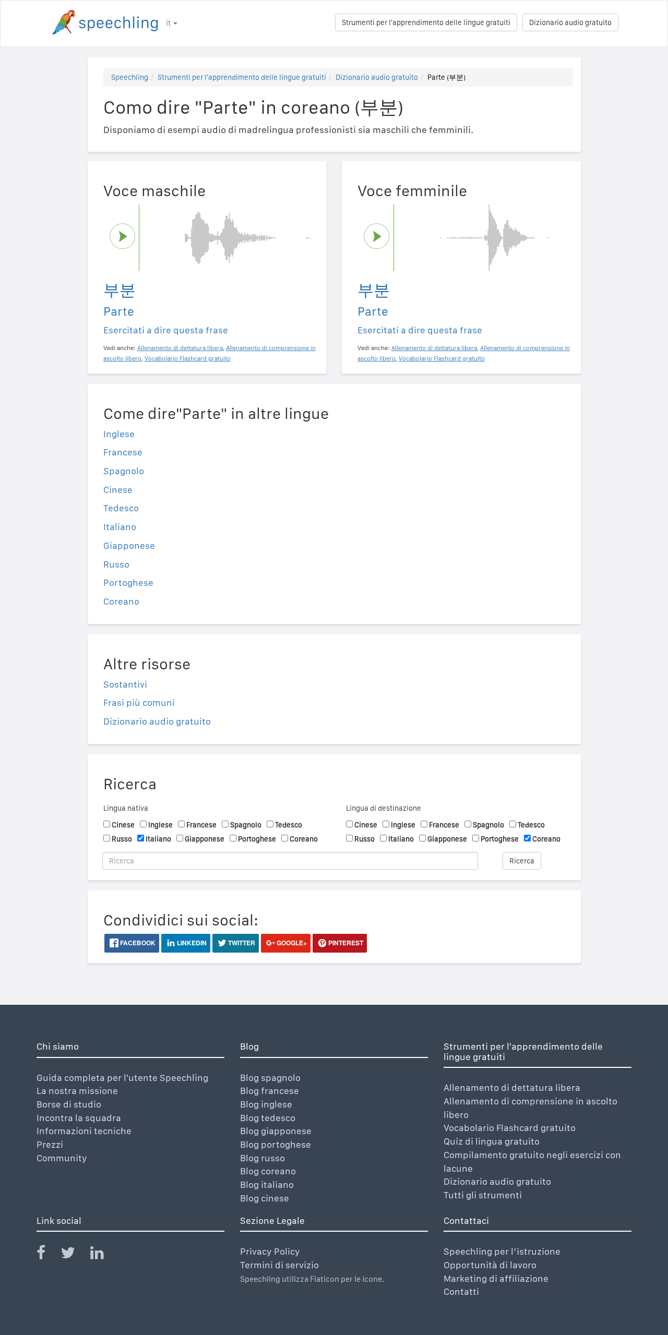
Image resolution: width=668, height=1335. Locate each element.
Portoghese (128, 582)
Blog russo (262, 1157)
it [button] (169, 23)
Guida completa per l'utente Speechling (122, 1077)
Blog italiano (267, 1184)
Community (62, 1157)
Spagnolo (123, 470)
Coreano (121, 601)
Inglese (119, 433)
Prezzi (50, 1144)
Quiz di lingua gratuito (492, 1141)
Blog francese (269, 1090)
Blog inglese (266, 1104)
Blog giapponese (276, 1130)
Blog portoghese (275, 1144)
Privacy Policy (270, 1251)
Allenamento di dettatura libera (512, 1087)
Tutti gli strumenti (483, 1194)
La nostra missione (77, 1090)
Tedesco (121, 507)
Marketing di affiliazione (496, 1278)
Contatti (461, 1291)
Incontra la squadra (79, 1117)
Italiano (119, 526)
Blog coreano (268, 1170)
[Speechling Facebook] (47, 1254)
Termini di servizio (279, 1264)
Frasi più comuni (139, 702)
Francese (122, 452)
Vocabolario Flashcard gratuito (510, 1127)
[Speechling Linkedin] (103, 1254)
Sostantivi (125, 684)
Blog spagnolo (270, 1077)
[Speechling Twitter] (74, 1254)
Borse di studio (69, 1104)
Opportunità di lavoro (490, 1264)
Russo (116, 564)
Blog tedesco (267, 1117)
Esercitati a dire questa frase (165, 329)
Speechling (129, 77)
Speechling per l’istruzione (502, 1251)
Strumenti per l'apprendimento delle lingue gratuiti (426, 22)
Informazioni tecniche (84, 1130)
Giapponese (129, 545)
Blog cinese (264, 1198)
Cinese (118, 489)
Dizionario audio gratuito (570, 22)
